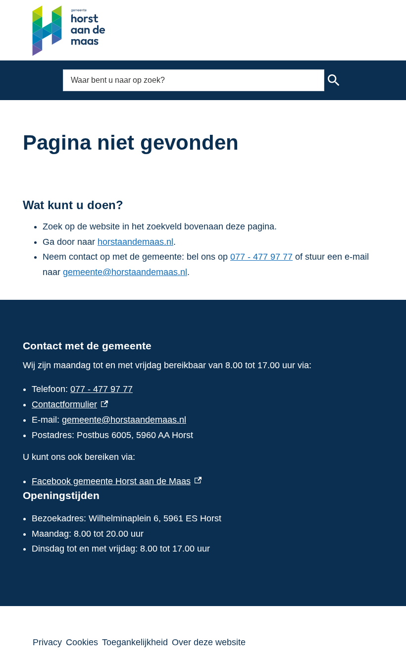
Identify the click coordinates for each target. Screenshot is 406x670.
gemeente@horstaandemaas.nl (125, 272)
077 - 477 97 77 (261, 257)
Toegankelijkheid (135, 642)
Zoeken (333, 80)
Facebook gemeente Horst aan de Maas (117, 481)
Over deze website (209, 642)
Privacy (47, 642)
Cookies (82, 642)
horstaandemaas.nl (135, 242)
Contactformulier (70, 404)
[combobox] (193, 80)
